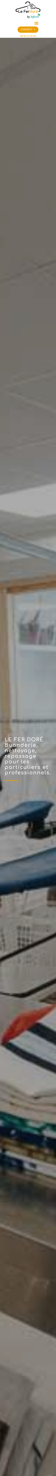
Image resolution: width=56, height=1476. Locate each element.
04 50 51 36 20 (28, 35)
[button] (36, 23)
